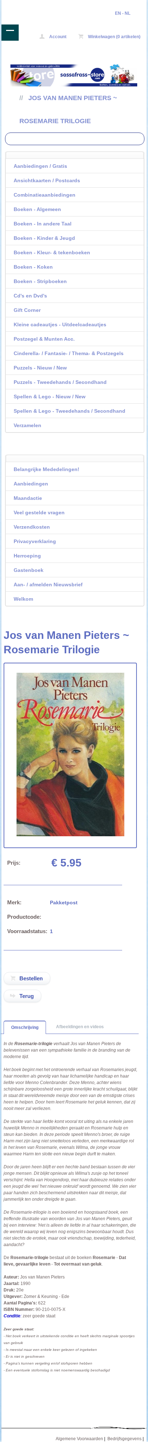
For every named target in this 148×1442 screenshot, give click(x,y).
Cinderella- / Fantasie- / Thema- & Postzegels (69, 353)
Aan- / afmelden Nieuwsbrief (48, 584)
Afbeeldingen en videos (80, 1026)
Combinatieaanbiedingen (44, 195)
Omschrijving (24, 1027)
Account (57, 36)
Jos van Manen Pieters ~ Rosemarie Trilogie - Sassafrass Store (30, 5)
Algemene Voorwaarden (79, 1438)
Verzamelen (27, 425)
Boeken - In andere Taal (42, 224)
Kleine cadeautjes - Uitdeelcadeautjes (60, 324)
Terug (26, 996)
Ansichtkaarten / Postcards (47, 180)
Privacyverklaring (35, 541)
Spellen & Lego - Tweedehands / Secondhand (69, 411)
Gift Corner (27, 310)
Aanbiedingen (31, 484)
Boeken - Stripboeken (40, 281)
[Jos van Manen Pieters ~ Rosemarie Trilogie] (70, 834)
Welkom (23, 599)
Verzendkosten (32, 527)
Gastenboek (28, 570)
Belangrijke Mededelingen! (46, 469)
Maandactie (28, 498)
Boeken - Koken (33, 267)
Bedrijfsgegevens (124, 1438)
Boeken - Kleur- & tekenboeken (52, 252)
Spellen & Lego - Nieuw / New (49, 396)
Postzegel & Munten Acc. (44, 339)
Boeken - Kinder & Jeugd (44, 238)
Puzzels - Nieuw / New (40, 368)
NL (127, 13)
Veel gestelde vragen (39, 512)
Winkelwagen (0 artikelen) (113, 36)
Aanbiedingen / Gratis (40, 166)
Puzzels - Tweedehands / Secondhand (60, 382)
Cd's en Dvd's (30, 296)
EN (118, 13)
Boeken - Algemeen (37, 209)
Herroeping (27, 556)
